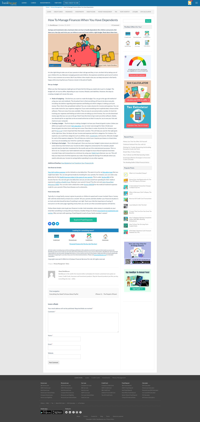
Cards (33, 3)
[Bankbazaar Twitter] (66, 412)
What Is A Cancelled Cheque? (138, 173)
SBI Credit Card (106, 390)
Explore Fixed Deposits (83, 220)
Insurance (68, 12)
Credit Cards (58, 12)
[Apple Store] (56, 413)
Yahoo (67, 264)
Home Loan (105, 240)
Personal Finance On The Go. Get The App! (83, 244)
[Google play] (46, 413)
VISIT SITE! (58, 3)
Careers (85, 416)
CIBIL (47, 403)
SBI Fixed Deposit (126, 385)
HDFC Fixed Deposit (127, 388)
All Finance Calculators (148, 397)
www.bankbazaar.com (100, 255)
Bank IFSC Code (60, 403)
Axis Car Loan (85, 390)
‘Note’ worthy (125, 12)
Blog (101, 416)
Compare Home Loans (47, 395)
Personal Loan (73, 240)
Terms (108, 416)
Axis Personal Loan (66, 390)
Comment (51, 311)
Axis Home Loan (45, 390)
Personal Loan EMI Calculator (150, 390)
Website (50, 353)
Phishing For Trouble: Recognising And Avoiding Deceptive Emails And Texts (137, 148)
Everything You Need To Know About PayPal (63, 294)
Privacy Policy (110, 419)
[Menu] (196, 2)
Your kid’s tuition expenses (56, 172)
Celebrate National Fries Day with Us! (134, 144)
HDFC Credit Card (107, 388)
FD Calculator (146, 395)
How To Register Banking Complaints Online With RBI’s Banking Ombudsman (140, 219)
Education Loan (107, 172)
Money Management (56, 7)
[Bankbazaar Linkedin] (70, 412)
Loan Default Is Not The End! (138, 205)
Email (50, 344)
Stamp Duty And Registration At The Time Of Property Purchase (140, 180)
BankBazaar (54, 25)
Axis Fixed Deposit (127, 390)
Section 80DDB (89, 184)
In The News (81, 403)
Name (50, 335)
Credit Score (91, 12)
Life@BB (135, 12)
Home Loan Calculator (148, 388)
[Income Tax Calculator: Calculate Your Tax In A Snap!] (137, 129)
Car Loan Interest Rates (87, 395)
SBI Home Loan (45, 385)
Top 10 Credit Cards (107, 395)
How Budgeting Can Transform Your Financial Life (77, 163)
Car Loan (137, 46)
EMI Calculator (146, 12)
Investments (45, 3)
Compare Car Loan (86, 385)
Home (47, 7)
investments (94, 136)
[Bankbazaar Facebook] (73, 412)
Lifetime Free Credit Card (108, 392)
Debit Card (95, 153)
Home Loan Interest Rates (48, 392)
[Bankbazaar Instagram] (77, 412)
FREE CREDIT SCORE (72, 3)
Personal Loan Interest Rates (68, 397)
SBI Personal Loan (66, 385)
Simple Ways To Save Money (131, 152)
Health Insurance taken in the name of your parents (76, 177)
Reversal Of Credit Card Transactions (140, 198)
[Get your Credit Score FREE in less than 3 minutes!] (137, 79)
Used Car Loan (85, 397)
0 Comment (115, 25)
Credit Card (56, 240)
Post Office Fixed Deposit (129, 392)
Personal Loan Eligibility (67, 395)
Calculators (147, 46)
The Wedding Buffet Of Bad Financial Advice (136, 162)
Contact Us (94, 416)
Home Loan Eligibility (46, 397)
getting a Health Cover (63, 182)
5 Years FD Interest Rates (128, 397)
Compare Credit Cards (108, 385)
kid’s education (76, 126)
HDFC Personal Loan (66, 388)
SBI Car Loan (84, 388)
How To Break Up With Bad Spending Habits (136, 155)
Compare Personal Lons (67, 392)
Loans (24, 3)
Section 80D (106, 177)
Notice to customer (118, 416)
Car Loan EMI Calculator (149, 392)
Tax (116, 12)
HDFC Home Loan (46, 388)
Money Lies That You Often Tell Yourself (135, 141)
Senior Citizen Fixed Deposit (129, 395)
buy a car (59, 131)
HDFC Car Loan (85, 392)
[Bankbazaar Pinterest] (80, 412)
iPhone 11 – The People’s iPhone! (106, 294)
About (78, 416)
